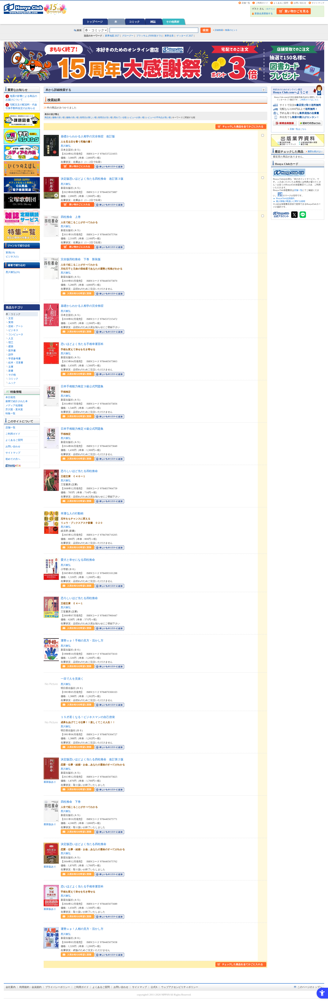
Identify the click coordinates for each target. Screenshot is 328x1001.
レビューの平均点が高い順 (158, 117)
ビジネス (13, 330)
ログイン (270, 9)
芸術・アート (15, 326)
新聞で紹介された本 (17, 401)
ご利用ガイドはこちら (309, 100)
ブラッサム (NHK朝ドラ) (149, 35)
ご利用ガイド (261, 3)
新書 (10, 370)
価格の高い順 (72, 117)
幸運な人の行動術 (72, 513)
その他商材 (172, 21)
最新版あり (50, 781)
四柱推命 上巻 (71, 216)
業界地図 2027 (112, 35)
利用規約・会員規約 (30, 987)
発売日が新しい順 (88, 117)
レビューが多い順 (136, 117)
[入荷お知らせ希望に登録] (77, 293)
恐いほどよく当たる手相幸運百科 (82, 344)
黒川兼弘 (66, 145)
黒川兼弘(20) (13, 272)
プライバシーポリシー (57, 987)
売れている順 (120, 117)
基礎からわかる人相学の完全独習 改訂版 (88, 136)
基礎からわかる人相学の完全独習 (82, 305)
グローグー (127, 35)
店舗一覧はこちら (298, 129)
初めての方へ (13, 459)
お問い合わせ (300, 3)
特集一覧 (10, 413)
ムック (12, 382)
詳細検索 (219, 30)
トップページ (95, 21)
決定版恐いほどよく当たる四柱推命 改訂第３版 (92, 178)
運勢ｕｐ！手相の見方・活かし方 (82, 640)
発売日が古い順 (105, 117)
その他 (12, 374)
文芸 (10, 318)
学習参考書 (14, 358)
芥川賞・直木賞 (14, 409)
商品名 (48, 117)
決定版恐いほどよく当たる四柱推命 (83, 844)
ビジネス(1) (12, 256)
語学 (10, 354)
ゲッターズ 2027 (185, 35)
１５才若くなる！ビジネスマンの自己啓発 (88, 717)
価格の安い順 (58, 117)
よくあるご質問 (281, 3)
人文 (10, 338)
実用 (10, 322)
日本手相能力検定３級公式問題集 (82, 386)
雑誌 (153, 21)
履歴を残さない (315, 151)
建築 (10, 346)
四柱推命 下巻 (71, 801)
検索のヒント (231, 30)
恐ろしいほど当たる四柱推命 (79, 471)
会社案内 (11, 987)
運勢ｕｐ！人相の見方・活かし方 (82, 928)
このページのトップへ (309, 987)
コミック (134, 21)
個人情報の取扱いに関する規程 (290, 201)
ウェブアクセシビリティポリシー (179, 987)
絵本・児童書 (15, 362)
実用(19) (10, 252)
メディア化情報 (14, 405)
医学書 (12, 350)
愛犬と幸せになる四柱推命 (78, 559)
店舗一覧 (246, 3)
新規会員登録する (264, 13)
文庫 (10, 366)
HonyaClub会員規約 (285, 198)
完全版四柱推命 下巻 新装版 (81, 259)
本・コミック (13, 314)
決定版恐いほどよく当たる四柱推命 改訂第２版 (92, 759)
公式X (154, 987)
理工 (10, 342)
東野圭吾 (169, 35)
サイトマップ (318, 3)
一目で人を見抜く (72, 678)
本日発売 (10, 397)
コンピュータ (15, 334)
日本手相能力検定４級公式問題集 (82, 428)
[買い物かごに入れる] (77, 166)
